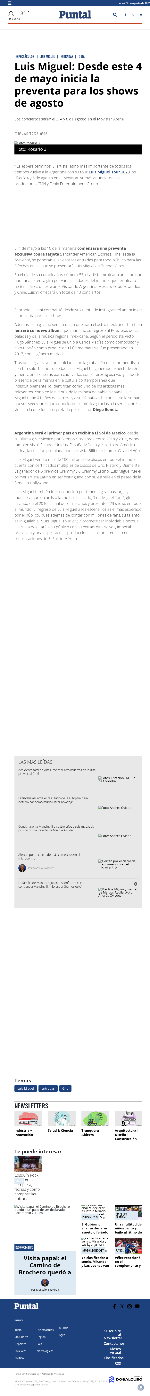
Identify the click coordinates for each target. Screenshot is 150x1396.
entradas (48, 1088)
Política (19, 1358)
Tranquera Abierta (90, 1132)
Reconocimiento (24, 1247)
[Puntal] (26, 1309)
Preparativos (90, 1217)
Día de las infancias (121, 1215)
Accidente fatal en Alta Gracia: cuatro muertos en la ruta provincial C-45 (57, 772)
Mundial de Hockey (93, 1250)
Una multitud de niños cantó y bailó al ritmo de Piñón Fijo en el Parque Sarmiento (128, 1234)
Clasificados (114, 1358)
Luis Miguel (25, 1088)
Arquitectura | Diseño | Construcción (127, 1134)
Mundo (63, 1328)
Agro (62, 1335)
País (39, 1344)
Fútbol (120, 1250)
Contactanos (114, 1343)
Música (19, 1181)
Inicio (17, 1330)
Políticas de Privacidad (52, 1373)
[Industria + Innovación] (28, 1118)
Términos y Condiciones (26, 1373)
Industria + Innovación (23, 1132)
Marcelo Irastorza (43, 868)
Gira (65, 1088)
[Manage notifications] (141, 1387)
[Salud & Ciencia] (61, 1118)
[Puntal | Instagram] (129, 1306)
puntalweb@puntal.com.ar (34, 1384)
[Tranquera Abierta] (95, 1118)
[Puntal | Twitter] (133, 15)
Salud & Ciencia (60, 1130)
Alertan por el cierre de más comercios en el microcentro (49, 856)
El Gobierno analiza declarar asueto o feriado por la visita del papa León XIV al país (95, 1234)
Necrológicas (45, 1351)
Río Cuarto (21, 1337)
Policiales (20, 1351)
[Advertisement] (111, 214)
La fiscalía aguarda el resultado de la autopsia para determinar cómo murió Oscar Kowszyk (53, 800)
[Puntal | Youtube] (141, 15)
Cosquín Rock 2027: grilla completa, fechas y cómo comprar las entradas (27, 1187)
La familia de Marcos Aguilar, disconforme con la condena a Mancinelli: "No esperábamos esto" (51, 885)
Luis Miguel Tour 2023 (109, 172)
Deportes (20, 1344)
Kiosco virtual (115, 1351)
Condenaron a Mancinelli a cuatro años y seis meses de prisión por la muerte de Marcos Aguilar (56, 828)
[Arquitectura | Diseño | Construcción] (128, 1118)
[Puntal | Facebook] (125, 15)
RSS (118, 1363)
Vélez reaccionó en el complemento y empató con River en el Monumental (128, 1267)
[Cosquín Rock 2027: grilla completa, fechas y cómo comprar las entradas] (28, 1170)
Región (41, 1337)
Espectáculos (45, 1330)
